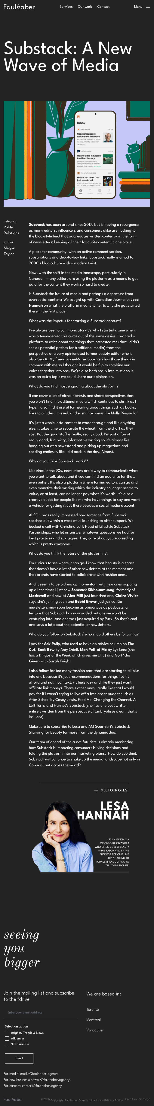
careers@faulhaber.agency (42, 1086)
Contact (103, 6)
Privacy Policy (113, 1100)
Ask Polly (52, 644)
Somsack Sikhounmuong (92, 590)
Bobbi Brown (86, 602)
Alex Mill (75, 596)
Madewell (37, 596)
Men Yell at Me (93, 650)
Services (66, 6)
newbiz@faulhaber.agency (50, 1080)
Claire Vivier (126, 596)
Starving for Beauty (45, 733)
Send (19, 1058)
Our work (85, 6)
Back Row (46, 650)
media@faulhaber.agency (39, 1074)
